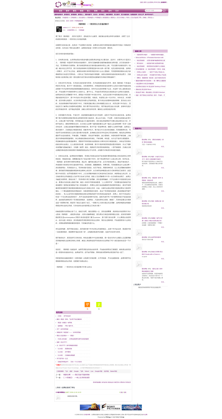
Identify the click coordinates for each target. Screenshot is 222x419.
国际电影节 (88, 14)
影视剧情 (74, 14)
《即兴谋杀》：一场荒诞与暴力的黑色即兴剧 (150, 63)
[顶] (121, 392)
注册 (141, 2)
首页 (60, 11)
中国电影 (99, 17)
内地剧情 (66, 17)
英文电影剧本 (125, 14)
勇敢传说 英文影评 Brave (143, 89)
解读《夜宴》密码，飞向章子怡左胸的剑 (69, 319)
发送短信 (110, 382)
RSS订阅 (157, 2)
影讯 (74, 11)
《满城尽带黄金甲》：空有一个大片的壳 (69, 362)
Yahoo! (87, 371)
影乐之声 (141, 14)
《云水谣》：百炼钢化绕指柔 (66, 355)
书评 (128, 17)
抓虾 (71, 371)
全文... (163, 146)
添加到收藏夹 (97, 382)
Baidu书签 (113, 371)
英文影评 (117, 14)
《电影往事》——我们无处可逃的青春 (76, 375)
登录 (145, 2)
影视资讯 (67, 14)
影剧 (81, 11)
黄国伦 (114, 17)
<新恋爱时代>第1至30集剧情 (145, 83)
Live (92, 371)
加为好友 (104, 382)
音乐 (103, 11)
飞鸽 (81, 371)
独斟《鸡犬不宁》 (62, 342)
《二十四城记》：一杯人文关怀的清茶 (76, 377)
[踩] (125, 392)
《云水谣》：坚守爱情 (64, 352)
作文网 (145, 414)
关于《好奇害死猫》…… (64, 329)
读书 (110, 11)
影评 (67, 11)
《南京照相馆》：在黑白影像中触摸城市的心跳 (150, 60)
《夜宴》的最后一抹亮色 (64, 322)
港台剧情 (83, 17)
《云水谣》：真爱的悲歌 (64, 348)
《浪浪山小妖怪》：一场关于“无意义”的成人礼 (150, 72)
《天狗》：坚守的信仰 (64, 316)
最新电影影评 (58, 14)
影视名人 (81, 14)
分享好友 (122, 382)
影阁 (95, 11)
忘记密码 (150, 2)
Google (76, 371)
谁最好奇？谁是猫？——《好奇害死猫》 (69, 332)
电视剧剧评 (133, 14)
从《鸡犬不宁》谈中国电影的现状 (67, 345)
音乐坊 (95, 14)
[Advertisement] (93, 284)
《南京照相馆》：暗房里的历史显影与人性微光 (150, 66)
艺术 (117, 11)
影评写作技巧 (149, 14)
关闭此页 (128, 382)
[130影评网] (74, 4)
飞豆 (66, 371)
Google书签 (98, 371)
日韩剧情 (75, 17)
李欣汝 (151, 17)
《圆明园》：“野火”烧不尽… (65, 326)
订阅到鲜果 (60, 371)
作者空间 (116, 382)
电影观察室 (109, 14)
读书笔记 (101, 14)
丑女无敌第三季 (137, 17)
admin (65, 27)
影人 (88, 11)
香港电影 (91, 17)
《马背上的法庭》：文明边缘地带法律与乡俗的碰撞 (73, 339)
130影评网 (86, 414)
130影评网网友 (60, 392)
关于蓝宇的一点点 (62, 358)
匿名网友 (144, 139)
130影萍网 (70, 30)
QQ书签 (106, 371)
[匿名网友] (139, 137)
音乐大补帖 (121, 17)
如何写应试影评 (156, 237)
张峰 (145, 17)
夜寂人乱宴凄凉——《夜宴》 (66, 335)
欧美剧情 (106, 17)
